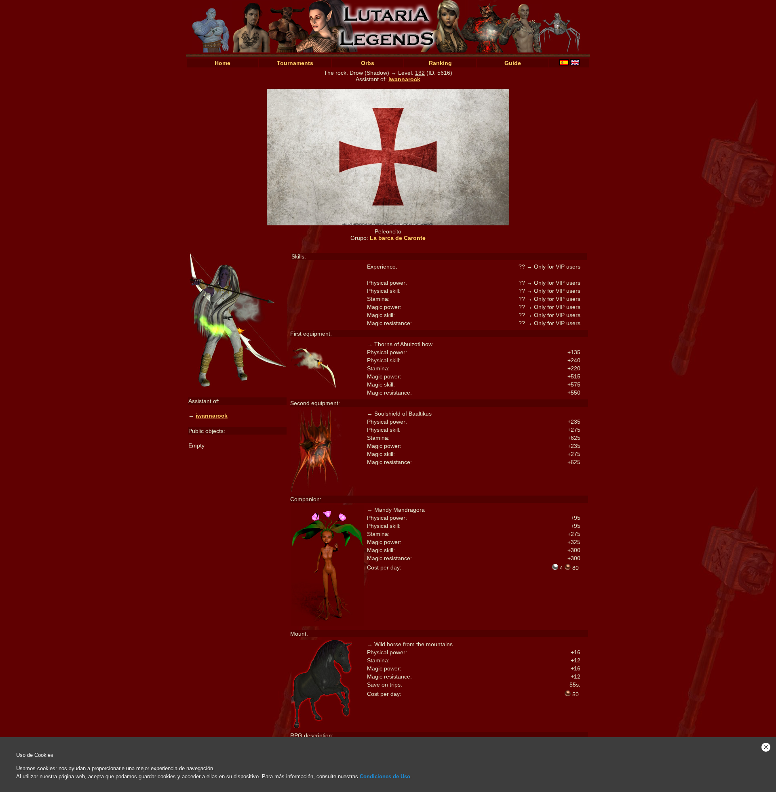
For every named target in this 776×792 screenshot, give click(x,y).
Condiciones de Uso (385, 776)
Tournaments (295, 63)
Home (222, 63)
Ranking (440, 63)
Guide (512, 63)
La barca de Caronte (398, 238)
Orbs (367, 63)
